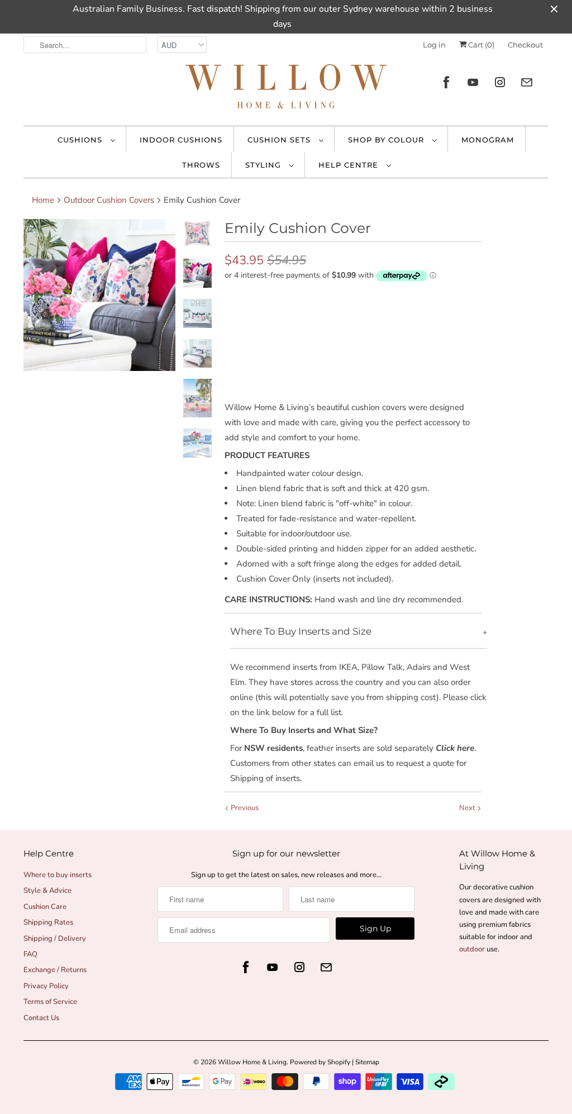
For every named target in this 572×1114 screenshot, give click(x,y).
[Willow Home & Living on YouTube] (473, 82)
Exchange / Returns (55, 970)
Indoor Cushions (181, 139)
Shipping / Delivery (54, 939)
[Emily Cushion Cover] (99, 295)
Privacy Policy (46, 986)
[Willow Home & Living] (286, 89)
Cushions (81, 139)
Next (468, 808)
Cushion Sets (280, 139)
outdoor (473, 949)
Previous (244, 808)
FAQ (30, 954)
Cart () (480, 44)
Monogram (487, 139)
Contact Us (41, 1018)
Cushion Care (44, 907)
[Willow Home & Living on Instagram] (500, 82)
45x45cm (274, 299)
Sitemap (367, 1062)
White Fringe (281, 322)
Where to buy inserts (57, 875)
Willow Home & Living (252, 1062)
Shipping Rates (48, 922)
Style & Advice (47, 891)
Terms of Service (50, 1002)
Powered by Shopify (320, 1062)
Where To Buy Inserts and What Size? (304, 730)
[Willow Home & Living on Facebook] (446, 82)
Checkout (525, 44)
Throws (201, 164)
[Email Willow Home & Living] (526, 82)
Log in (434, 44)
